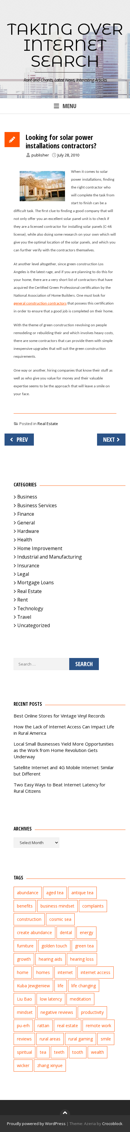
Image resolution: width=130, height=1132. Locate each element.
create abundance (34, 932)
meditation (80, 999)
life (60, 985)
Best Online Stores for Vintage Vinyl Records (59, 716)
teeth (59, 1052)
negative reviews (57, 1012)
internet (65, 972)
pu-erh (23, 1025)
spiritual (24, 1052)
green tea (84, 946)
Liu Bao (24, 999)
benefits (25, 906)
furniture (25, 946)
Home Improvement (39, 548)
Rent (22, 599)
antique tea (82, 892)
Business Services (37, 505)
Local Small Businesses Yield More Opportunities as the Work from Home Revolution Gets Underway (64, 750)
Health (24, 539)
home (22, 972)
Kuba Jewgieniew (33, 985)
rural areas (50, 1039)
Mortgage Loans (35, 582)
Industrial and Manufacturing (49, 556)
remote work (98, 1025)
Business (27, 496)
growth (24, 959)
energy (86, 932)
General (26, 522)
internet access (95, 972)
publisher (40, 155)
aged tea (54, 892)
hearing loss (82, 959)
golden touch (54, 946)
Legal (23, 574)
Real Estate (47, 423)
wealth (97, 1052)
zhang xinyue (50, 1065)
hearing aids (50, 959)
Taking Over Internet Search (65, 45)
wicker (23, 1065)
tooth (77, 1052)
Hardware (28, 531)
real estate (67, 1025)
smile (106, 1039)
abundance (27, 892)
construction (29, 919)
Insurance (28, 565)
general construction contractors (40, 303)
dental (66, 932)
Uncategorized (33, 625)
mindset (25, 1012)
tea (43, 1052)
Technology (30, 608)
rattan (43, 1025)
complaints (93, 906)
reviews (24, 1039)
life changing (83, 985)
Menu (69, 106)
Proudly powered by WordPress (36, 1123)
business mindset (57, 906)
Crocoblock (112, 1123)
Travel (24, 617)
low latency (51, 999)
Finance (25, 514)
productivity (92, 1012)
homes (43, 972)
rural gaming (80, 1039)
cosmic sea (60, 919)
